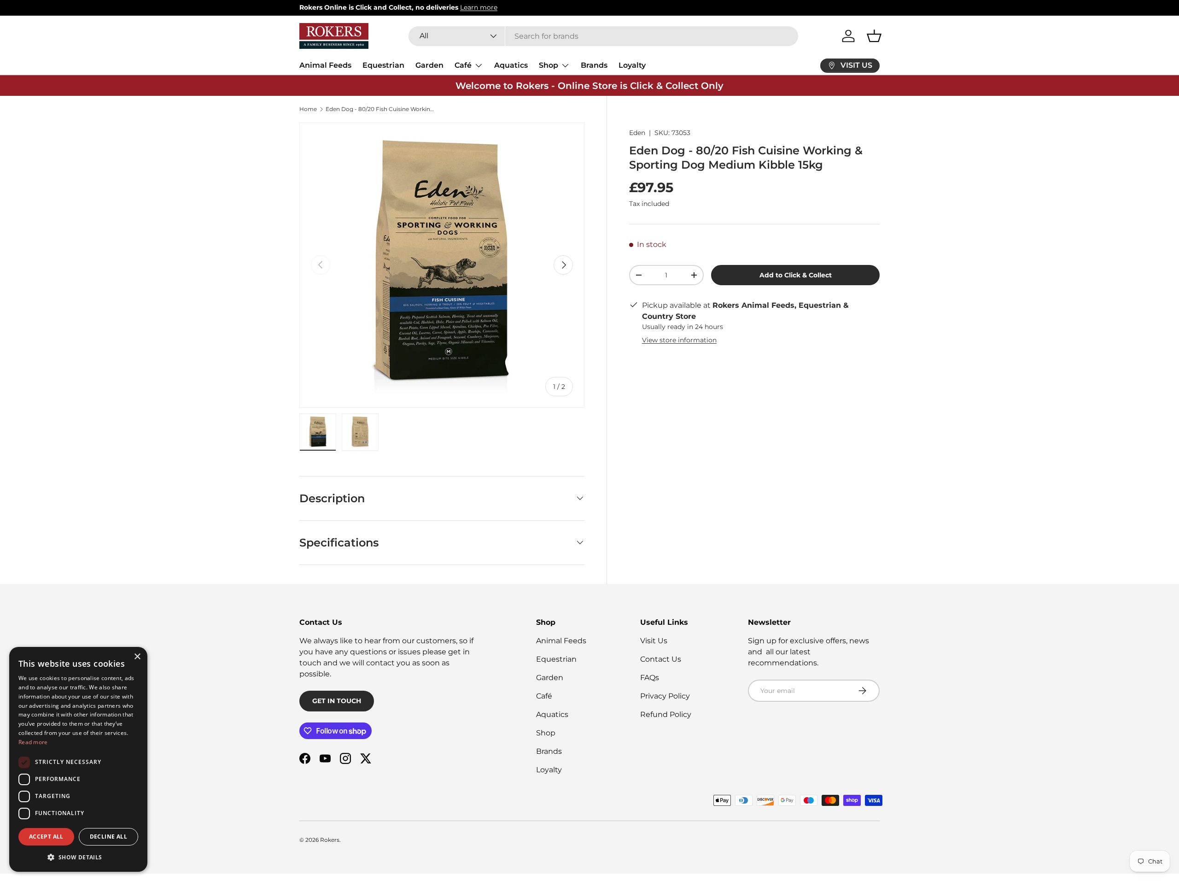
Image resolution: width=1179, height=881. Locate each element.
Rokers (329, 839)
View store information (679, 340)
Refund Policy (665, 714)
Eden (637, 133)
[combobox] (604, 36)
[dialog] (78, 759)
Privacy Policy (665, 696)
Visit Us (653, 640)
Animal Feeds (325, 65)
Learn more (478, 7)
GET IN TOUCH (336, 701)
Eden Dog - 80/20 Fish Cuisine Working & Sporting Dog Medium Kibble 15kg (381, 109)
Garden (429, 65)
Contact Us (660, 659)
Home (308, 109)
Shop (548, 65)
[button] (874, 36)
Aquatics (511, 65)
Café (463, 65)
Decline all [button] (108, 836)
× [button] (137, 656)
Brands (594, 65)
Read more (33, 742)
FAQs (649, 677)
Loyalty (632, 65)
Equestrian (383, 65)
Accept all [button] (46, 836)
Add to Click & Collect (795, 275)
